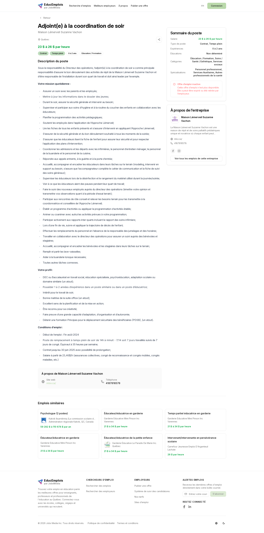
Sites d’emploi (141, 502)
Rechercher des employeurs (100, 491)
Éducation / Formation (91, 53)
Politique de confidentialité (101, 523)
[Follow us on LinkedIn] (189, 506)
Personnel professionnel (208, 69)
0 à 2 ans (72, 53)
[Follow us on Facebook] (184, 506)
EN (202, 6)
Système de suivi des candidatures (152, 491)
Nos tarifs (139, 496)
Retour (46, 17)
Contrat (43, 53)
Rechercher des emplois (98, 485)
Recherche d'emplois (80, 5)
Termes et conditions (127, 523)
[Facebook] (172, 150)
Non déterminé (214, 53)
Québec (45, 39)
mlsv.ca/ (51, 383)
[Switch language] (216, 523)
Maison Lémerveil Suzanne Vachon (60, 32)
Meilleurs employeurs (105, 5)
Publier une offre (139, 5)
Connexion (216, 5)
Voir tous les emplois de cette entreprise (196, 158)
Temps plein (57, 53)
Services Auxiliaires (203, 72)
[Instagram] (179, 150)
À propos (123, 5)
